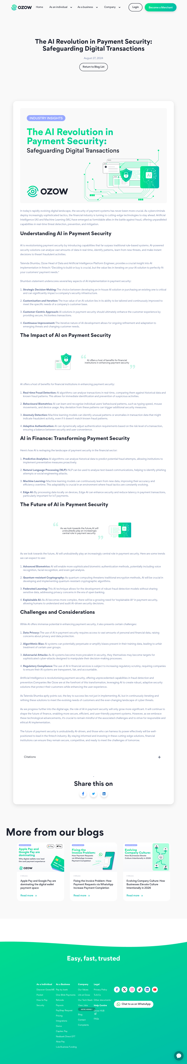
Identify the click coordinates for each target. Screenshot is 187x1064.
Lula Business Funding (66, 1047)
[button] (61, 7)
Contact (82, 1020)
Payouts (59, 1005)
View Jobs (83, 1005)
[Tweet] (93, 793)
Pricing (59, 1016)
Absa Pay (60, 1042)
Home (39, 7)
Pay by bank (62, 990)
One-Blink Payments (65, 995)
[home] (21, 7)
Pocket (40, 995)
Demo (59, 1026)
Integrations (61, 1021)
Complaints (83, 1025)
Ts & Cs (97, 995)
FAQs (96, 1019)
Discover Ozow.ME (46, 990)
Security (40, 1005)
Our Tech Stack (85, 1000)
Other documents (102, 1000)
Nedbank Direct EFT (65, 1037)
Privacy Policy (100, 990)
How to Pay (42, 1000)
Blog (80, 1015)
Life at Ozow (84, 995)
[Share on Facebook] (82, 793)
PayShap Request (64, 1011)
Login (135, 7)
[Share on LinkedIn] (104, 793)
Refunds (60, 1000)
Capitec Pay (61, 1031)
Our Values (83, 990)
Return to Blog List (93, 67)
